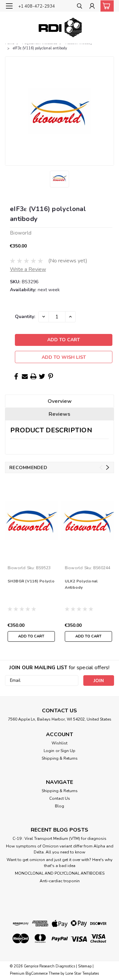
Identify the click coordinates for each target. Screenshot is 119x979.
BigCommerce (36, 973)
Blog (59, 806)
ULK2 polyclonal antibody (81, 584)
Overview (60, 401)
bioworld (17, 568)
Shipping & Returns (60, 758)
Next (107, 467)
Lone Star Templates (82, 973)
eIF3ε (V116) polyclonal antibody (40, 48)
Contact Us (59, 798)
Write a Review (28, 269)
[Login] (92, 6)
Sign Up (67, 750)
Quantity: (25, 316)
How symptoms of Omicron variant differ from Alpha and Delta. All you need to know (59, 849)
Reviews (59, 414)
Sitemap (85, 966)
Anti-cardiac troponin (60, 881)
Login (49, 750)
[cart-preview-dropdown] (105, 6)
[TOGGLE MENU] (9, 6)
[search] (79, 6)
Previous (101, 467)
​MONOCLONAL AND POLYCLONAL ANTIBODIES (59, 873)
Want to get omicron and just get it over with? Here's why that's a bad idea (59, 862)
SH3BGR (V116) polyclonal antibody (31, 581)
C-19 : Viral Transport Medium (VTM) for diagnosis (59, 838)
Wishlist (59, 743)
